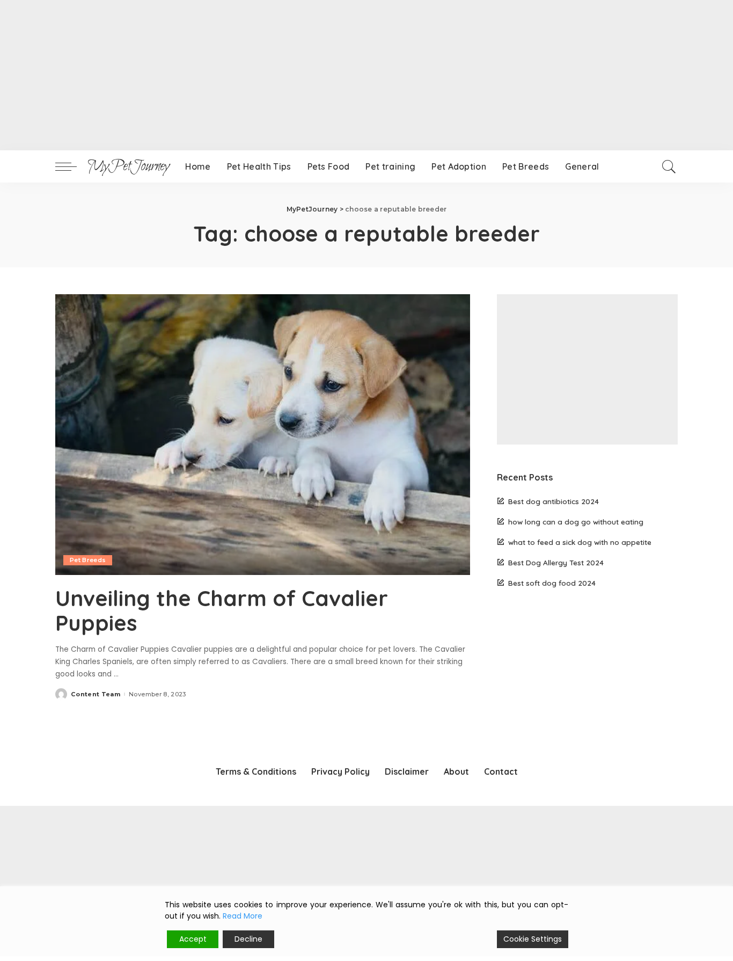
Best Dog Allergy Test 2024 (556, 562)
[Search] (669, 166)
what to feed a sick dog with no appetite (579, 542)
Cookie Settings (532, 939)
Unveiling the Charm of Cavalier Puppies (221, 610)
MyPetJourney (128, 166)
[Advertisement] (322, 75)
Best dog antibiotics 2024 (553, 501)
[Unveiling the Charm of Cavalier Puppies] (262, 434)
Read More (242, 916)
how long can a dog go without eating (575, 521)
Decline (248, 939)
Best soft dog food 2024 (552, 582)
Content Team (95, 694)
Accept (193, 939)
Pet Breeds (88, 560)
